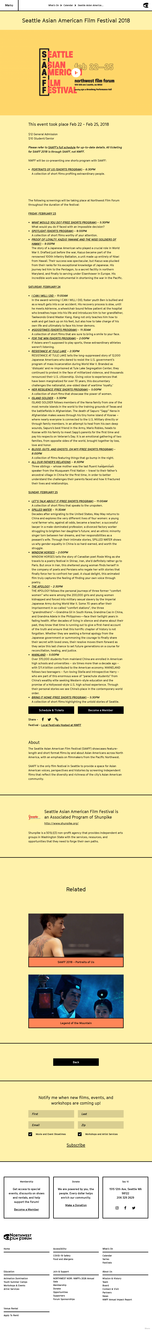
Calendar (68, 5)
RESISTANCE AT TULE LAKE (49, 351)
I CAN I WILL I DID (43, 295)
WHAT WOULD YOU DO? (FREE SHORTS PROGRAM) (64, 222)
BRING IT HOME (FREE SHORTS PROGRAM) (59, 697)
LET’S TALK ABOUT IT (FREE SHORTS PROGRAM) (62, 501)
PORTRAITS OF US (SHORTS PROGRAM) (57, 169)
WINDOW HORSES (43, 552)
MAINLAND (39, 654)
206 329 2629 (125, 1197)
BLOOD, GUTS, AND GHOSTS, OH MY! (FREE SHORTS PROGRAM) (72, 449)
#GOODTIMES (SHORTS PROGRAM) (54, 329)
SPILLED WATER (42, 509)
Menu (9, 5)
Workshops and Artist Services (101, 1134)
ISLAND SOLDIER (42, 398)
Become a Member (100, 710)
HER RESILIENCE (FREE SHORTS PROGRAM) (60, 389)
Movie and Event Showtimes (51, 1134)
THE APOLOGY (41, 586)
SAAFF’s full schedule (62, 147)
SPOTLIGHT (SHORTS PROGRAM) (52, 231)
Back (76, 1062)
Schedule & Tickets (51, 710)
